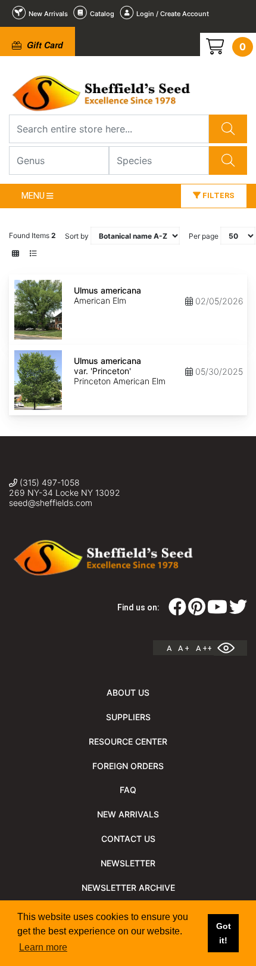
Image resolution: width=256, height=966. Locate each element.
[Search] (228, 129)
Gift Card (43, 45)
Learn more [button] (43, 947)
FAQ (128, 790)
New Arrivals (128, 814)
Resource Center (128, 741)
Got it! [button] (223, 933)
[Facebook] (177, 610)
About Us (128, 692)
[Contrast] (230, 648)
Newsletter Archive (128, 887)
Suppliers (128, 717)
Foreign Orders (128, 766)
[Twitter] (238, 610)
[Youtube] (217, 610)
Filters (218, 195)
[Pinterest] (196, 610)
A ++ (204, 648)
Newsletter (128, 863)
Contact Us (128, 839)
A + (183, 648)
